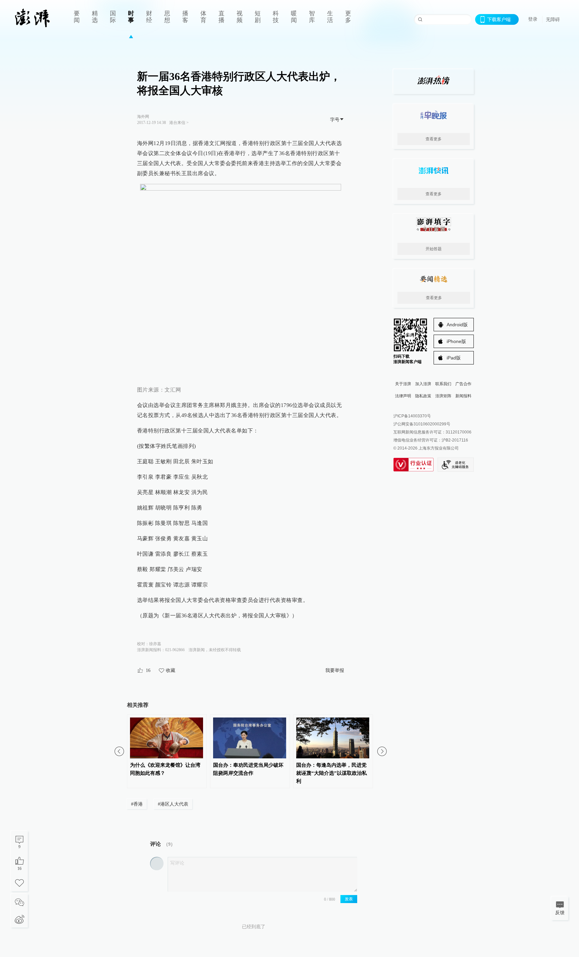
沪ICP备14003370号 (412, 416)
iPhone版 (456, 341)
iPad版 (454, 357)
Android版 (457, 324)
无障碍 (553, 19)
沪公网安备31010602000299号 (421, 424)
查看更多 (434, 139)
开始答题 (434, 249)
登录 (532, 19)
